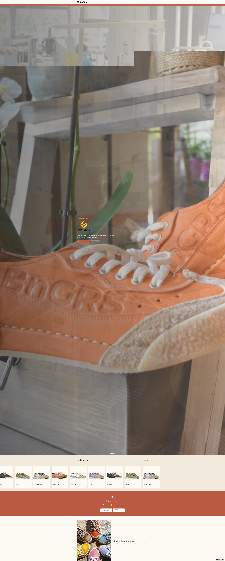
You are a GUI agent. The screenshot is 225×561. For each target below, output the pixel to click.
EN (147, 2)
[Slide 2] (111, 453)
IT (145, 2)
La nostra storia (95, 241)
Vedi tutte (146, 460)
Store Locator (106, 510)
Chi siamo (127, 2)
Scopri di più (133, 2)
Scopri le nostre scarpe (82, 241)
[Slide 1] (110, 453)
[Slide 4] (114, 453)
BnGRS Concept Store (118, 510)
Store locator (139, 2)
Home (122, 2)
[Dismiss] (223, 559)
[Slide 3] (113, 453)
